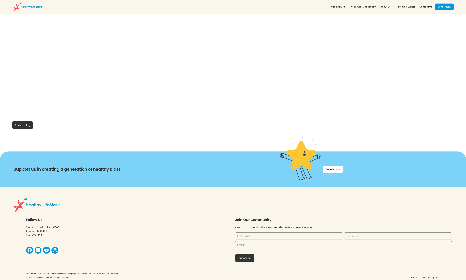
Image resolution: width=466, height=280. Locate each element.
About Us (385, 6)
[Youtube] (46, 250)
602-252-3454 (35, 234)
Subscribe (245, 258)
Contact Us (425, 6)
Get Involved (338, 6)
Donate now (444, 6)
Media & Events (406, 6)
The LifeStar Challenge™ (363, 6)
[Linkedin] (38, 250)
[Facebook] (29, 250)
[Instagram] (54, 250)
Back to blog (22, 125)
